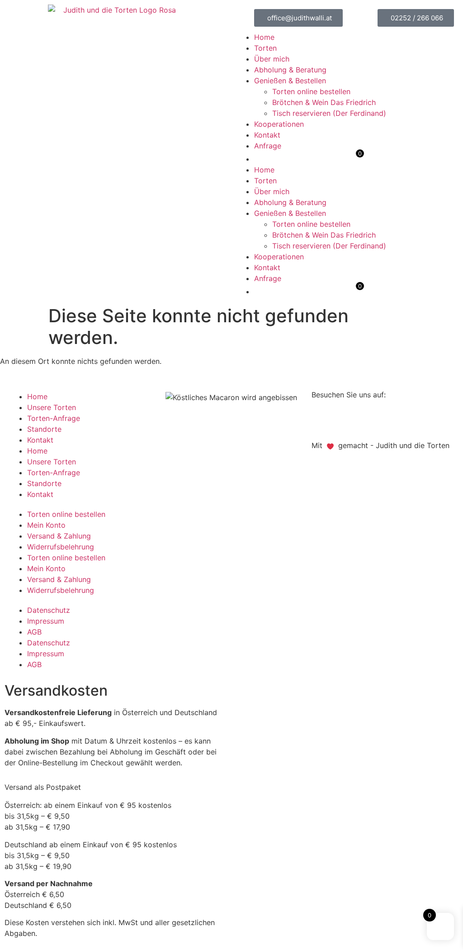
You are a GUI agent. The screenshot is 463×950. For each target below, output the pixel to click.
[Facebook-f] (323, 418)
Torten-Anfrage (53, 418)
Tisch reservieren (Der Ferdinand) (329, 113)
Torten (265, 48)
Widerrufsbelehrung (60, 546)
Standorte (44, 429)
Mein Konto (46, 525)
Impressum (45, 620)
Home (264, 37)
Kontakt (267, 134)
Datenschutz (48, 610)
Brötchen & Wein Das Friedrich (324, 102)
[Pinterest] (347, 418)
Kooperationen (279, 124)
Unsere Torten (51, 407)
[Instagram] (372, 418)
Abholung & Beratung (290, 69)
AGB (34, 631)
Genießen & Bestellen (290, 80)
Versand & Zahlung (59, 535)
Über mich (271, 58)
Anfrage (267, 145)
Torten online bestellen (311, 91)
